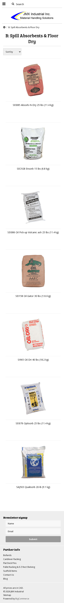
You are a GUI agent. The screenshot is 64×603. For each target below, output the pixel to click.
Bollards (7, 555)
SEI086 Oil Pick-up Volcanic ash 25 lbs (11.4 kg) (33, 232)
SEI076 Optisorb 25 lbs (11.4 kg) (33, 423)
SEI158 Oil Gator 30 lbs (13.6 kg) (33, 296)
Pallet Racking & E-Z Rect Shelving (19, 567)
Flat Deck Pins (9, 563)
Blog (5, 578)
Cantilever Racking (12, 559)
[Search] (13, 4)
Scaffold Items (10, 570)
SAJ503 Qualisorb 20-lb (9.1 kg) (33, 487)
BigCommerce (22, 598)
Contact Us (8, 574)
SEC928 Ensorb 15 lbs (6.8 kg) (33, 168)
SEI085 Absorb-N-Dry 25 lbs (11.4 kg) (33, 105)
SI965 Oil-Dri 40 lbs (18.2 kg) (33, 359)
